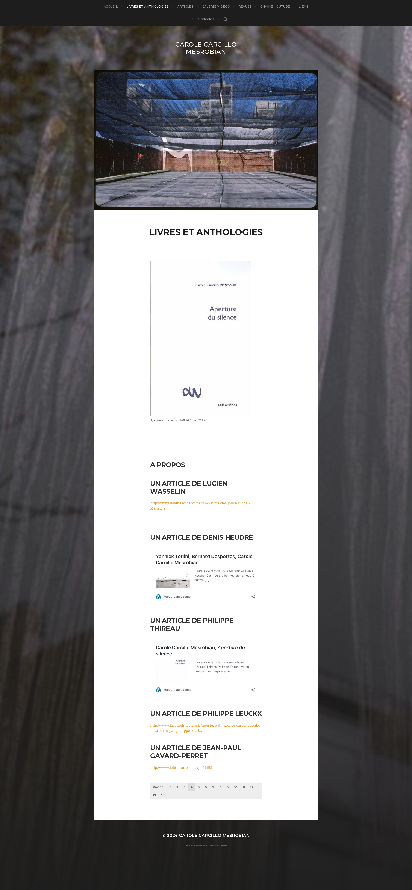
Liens (304, 6)
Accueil (111, 6)
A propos (206, 19)
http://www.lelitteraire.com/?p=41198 (181, 768)
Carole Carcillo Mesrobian (206, 48)
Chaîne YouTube (275, 6)
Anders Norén (215, 845)
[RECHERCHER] (225, 19)
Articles (185, 6)
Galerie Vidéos (216, 6)
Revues (245, 6)
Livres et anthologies (147, 6)
